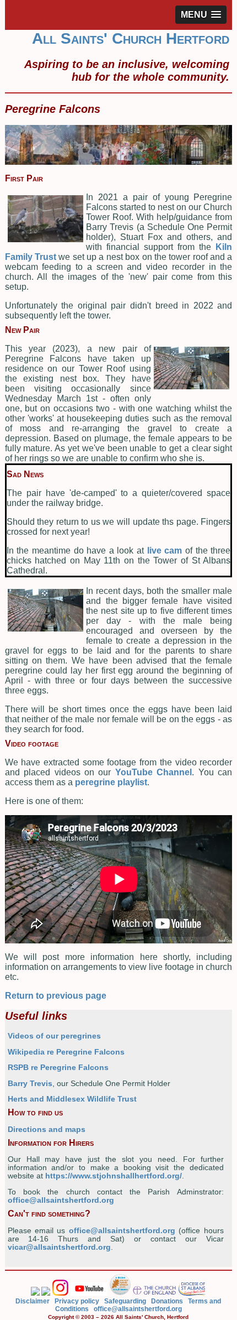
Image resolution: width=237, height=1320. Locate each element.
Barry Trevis (30, 1083)
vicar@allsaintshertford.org (59, 1247)
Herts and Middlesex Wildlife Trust (72, 1099)
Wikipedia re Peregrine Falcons (66, 1052)
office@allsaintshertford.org (61, 1200)
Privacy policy (77, 1301)
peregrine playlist (111, 782)
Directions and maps (46, 1129)
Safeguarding (125, 1301)
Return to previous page (55, 995)
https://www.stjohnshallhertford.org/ (113, 1176)
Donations (167, 1301)
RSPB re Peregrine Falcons (58, 1067)
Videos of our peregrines (54, 1036)
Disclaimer (32, 1301)
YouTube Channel (153, 772)
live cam (164, 550)
